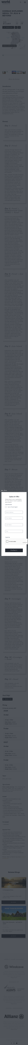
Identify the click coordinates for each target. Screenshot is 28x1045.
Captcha (7, 537)
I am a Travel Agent (13, 507)
